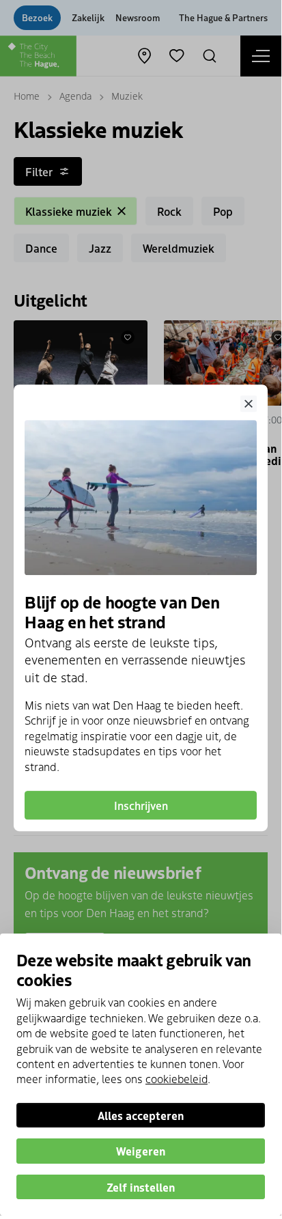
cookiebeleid (176, 1078)
